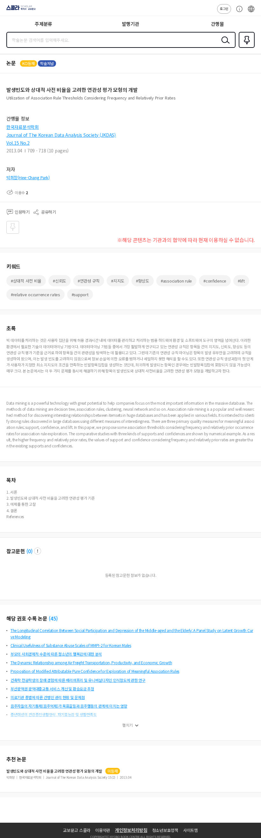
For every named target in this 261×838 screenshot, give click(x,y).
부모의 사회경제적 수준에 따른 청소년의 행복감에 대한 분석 (56, 654)
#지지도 (117, 281)
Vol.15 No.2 (18, 143)
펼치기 (127, 725)
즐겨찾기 (245, 47)
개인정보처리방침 (131, 830)
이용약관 (102, 830)
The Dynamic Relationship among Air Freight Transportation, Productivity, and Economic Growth (91, 662)
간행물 (217, 23)
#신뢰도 (59, 281)
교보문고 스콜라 (76, 830)
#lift (241, 281)
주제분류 (43, 23)
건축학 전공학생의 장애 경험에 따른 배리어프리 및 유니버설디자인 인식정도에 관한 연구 (78, 680)
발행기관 (130, 23)
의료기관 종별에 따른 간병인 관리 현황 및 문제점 (48, 697)
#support (80, 294)
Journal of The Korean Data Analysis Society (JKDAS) (61, 135)
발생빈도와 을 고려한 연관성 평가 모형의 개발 (54, 771)
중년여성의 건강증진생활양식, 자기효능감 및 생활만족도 (54, 714)
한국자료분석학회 (22, 127)
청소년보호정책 (165, 830)
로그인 (224, 8)
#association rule (176, 281)
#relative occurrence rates (35, 294)
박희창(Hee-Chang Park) (28, 177)
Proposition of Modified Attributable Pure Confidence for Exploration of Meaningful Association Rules (95, 671)
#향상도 (142, 281)
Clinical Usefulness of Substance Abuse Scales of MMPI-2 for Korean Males (71, 645)
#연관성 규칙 (89, 281)
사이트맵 (190, 830)
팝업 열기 (37, 551)
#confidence (214, 281)
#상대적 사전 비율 (26, 281)
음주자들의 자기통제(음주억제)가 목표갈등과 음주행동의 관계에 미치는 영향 (69, 706)
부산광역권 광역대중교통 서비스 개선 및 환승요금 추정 (52, 688)
